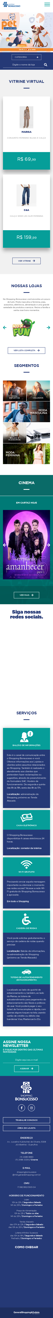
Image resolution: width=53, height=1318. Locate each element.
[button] (21, 49)
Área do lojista (26, 1128)
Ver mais (24, 595)
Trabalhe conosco (27, 1120)
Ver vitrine (24, 261)
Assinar (24, 1069)
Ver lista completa (24, 350)
